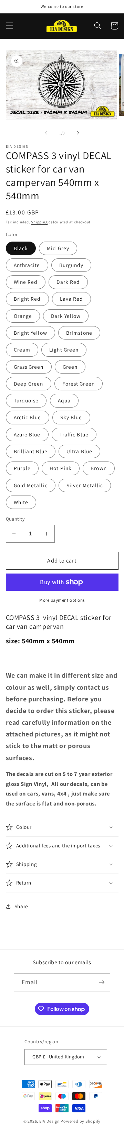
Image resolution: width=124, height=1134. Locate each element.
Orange (23, 315)
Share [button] (21, 906)
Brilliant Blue (31, 451)
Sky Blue (71, 417)
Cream (22, 349)
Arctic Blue (27, 417)
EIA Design (49, 1121)
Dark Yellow (66, 315)
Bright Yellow (30, 332)
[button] (9, 26)
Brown (99, 468)
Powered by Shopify (81, 1121)
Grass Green (29, 366)
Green (70, 366)
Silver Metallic (84, 485)
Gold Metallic (31, 485)
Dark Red (68, 281)
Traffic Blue (74, 434)
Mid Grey (58, 248)
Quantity (15, 518)
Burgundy (71, 265)
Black (21, 248)
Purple (22, 468)
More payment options (62, 600)
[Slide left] (46, 133)
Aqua (64, 400)
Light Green (64, 349)
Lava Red (71, 298)
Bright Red (27, 298)
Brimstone (79, 332)
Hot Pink (61, 468)
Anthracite (27, 265)
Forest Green (78, 383)
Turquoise (26, 400)
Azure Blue (27, 434)
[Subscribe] (101, 982)
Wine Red (26, 281)
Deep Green (28, 383)
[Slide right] (77, 133)
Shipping (39, 222)
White (21, 502)
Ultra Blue (79, 451)
